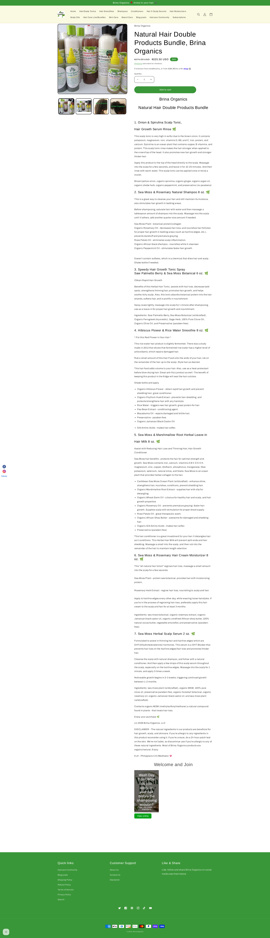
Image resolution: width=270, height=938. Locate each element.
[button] (198, 14)
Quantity (138, 74)
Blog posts (63, 875)
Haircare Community (67, 870)
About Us (114, 870)
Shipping (138, 64)
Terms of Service (66, 890)
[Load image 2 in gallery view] (84, 106)
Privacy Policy (64, 895)
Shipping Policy (65, 880)
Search (61, 899)
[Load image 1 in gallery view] (66, 106)
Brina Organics (138, 931)
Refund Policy (64, 885)
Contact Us (115, 875)
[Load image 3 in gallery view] (101, 106)
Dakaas (4, 476)
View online (143, 816)
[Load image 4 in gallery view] (118, 106)
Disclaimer (115, 880)
